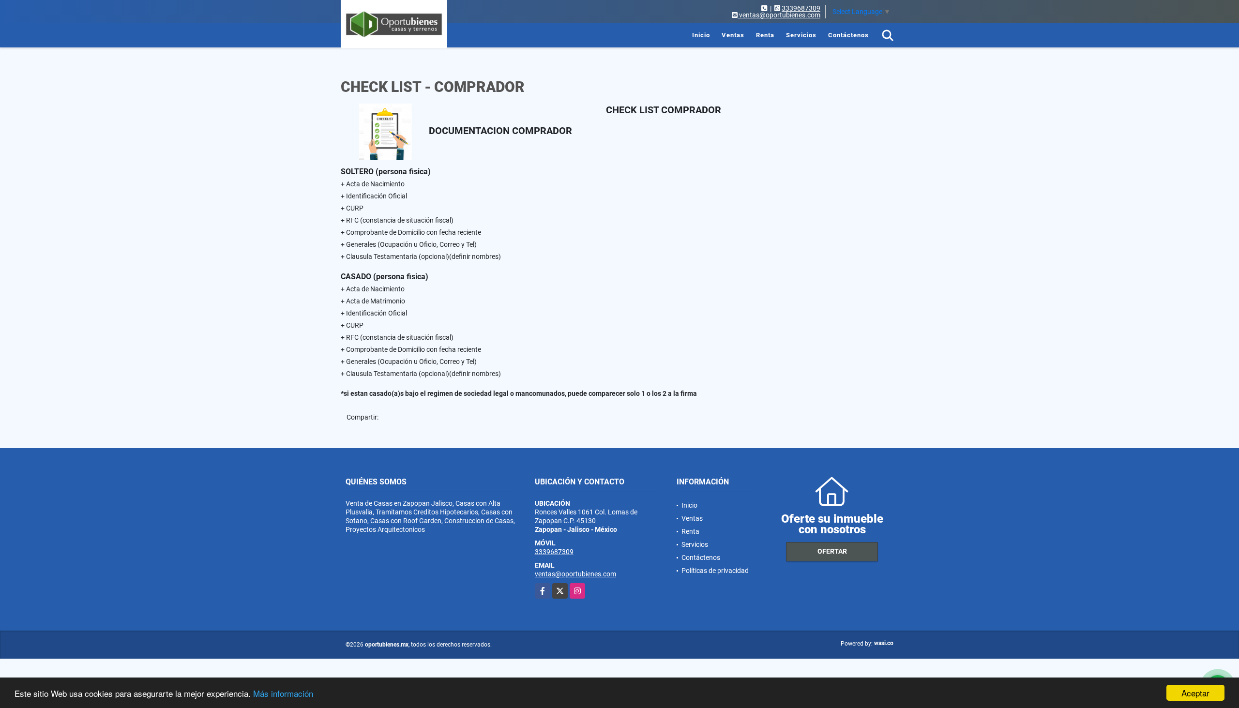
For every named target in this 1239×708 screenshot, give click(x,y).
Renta (765, 35)
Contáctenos (848, 35)
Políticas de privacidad (715, 570)
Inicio (701, 35)
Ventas (733, 35)
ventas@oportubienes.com (575, 574)
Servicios (801, 35)
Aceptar (1195, 693)
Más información (283, 693)
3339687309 (801, 8)
